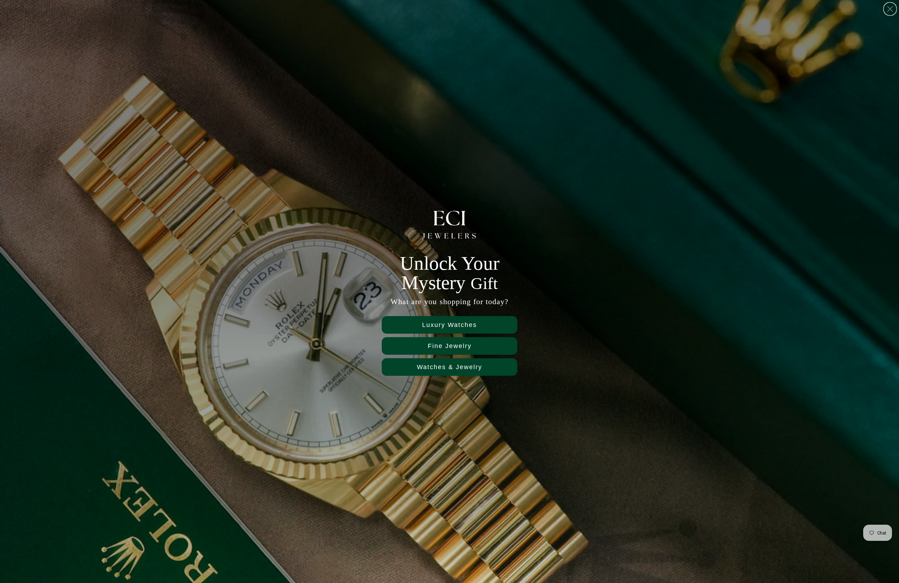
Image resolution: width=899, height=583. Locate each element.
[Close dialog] (890, 9)
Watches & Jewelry (449, 367)
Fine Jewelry (450, 345)
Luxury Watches (449, 324)
